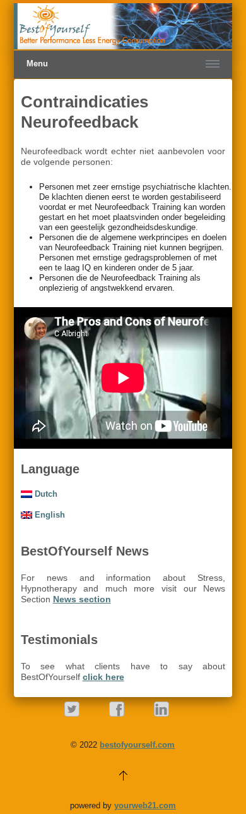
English (48, 514)
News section (82, 599)
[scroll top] (123, 775)
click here (103, 677)
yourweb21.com (145, 805)
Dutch (44, 494)
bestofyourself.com (137, 745)
